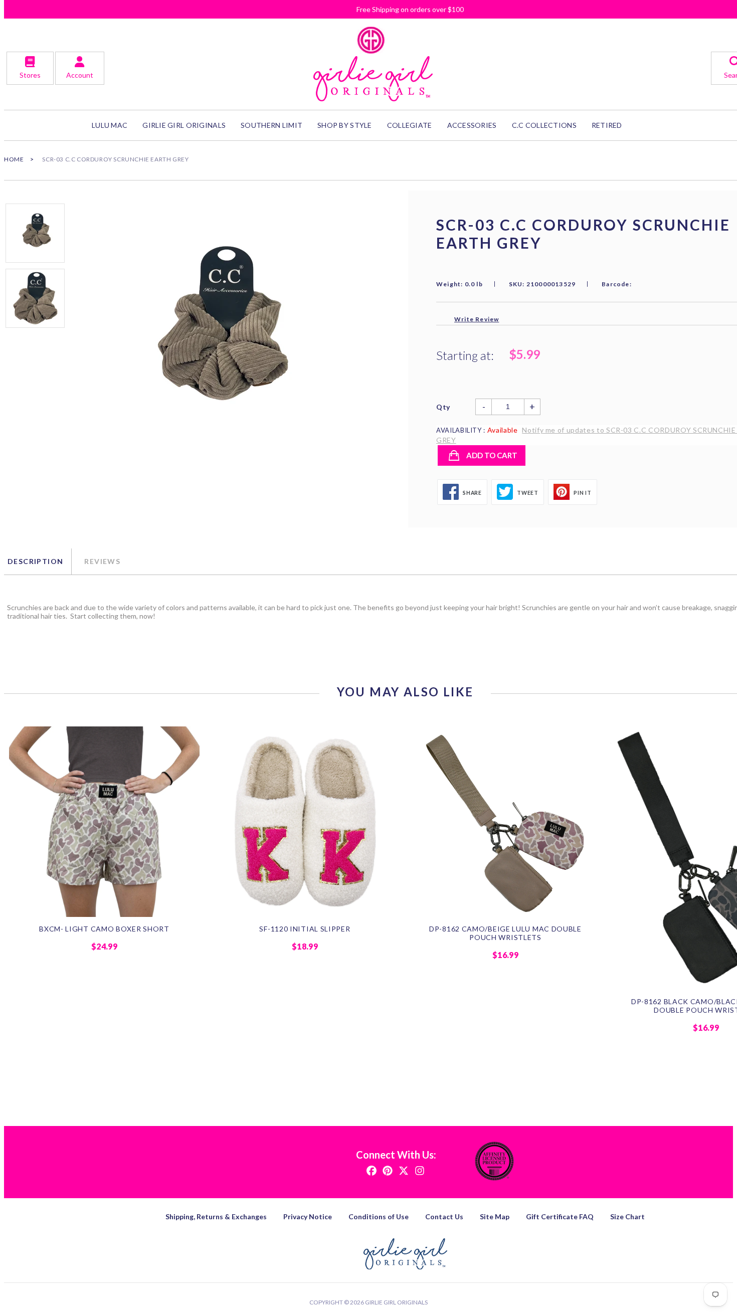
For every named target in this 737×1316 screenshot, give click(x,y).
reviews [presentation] (102, 561)
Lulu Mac (109, 125)
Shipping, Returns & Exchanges (216, 1216)
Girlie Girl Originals (396, 1302)
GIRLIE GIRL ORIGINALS (184, 125)
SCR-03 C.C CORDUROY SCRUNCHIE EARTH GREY (115, 159)
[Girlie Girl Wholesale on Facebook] (371, 1170)
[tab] (37, 561)
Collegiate (409, 125)
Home (14, 159)
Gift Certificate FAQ (560, 1216)
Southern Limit (271, 125)
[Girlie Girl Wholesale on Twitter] (403, 1170)
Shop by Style (344, 125)
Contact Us (444, 1216)
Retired (607, 125)
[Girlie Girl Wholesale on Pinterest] (387, 1170)
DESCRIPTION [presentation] (35, 561)
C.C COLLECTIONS (544, 125)
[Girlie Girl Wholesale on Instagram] (419, 1170)
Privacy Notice (307, 1216)
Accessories (472, 125)
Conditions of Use (378, 1216)
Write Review (476, 319)
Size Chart (627, 1216)
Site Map (494, 1216)
